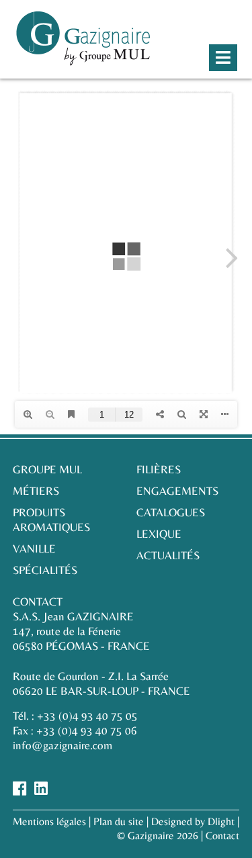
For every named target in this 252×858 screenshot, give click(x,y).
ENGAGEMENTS (177, 490)
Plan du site (118, 821)
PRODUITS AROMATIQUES (51, 520)
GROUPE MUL (47, 469)
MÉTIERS (36, 490)
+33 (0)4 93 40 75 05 (87, 715)
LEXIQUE (158, 533)
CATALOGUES (170, 512)
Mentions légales (49, 821)
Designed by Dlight (193, 821)
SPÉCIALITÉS (45, 570)
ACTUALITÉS (168, 555)
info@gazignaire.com (62, 745)
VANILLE (34, 548)
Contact (222, 835)
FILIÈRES (158, 469)
